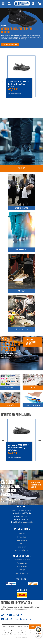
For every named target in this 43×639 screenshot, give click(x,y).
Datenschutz (21, 537)
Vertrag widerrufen (22, 550)
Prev (4, 82)
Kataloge (22, 570)
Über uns (22, 534)
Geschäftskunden (22, 573)
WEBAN (18, 637)
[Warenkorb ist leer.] (39, 3)
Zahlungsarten (22, 563)
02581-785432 (25, 517)
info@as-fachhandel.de (24, 522)
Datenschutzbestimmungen (19, 631)
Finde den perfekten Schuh (30, 342)
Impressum (22, 547)
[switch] (38, 636)
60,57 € (13, 89)
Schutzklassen (22, 566)
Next (38, 82)
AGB (22, 544)
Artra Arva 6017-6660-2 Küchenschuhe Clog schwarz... (18, 84)
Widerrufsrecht (22, 540)
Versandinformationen (22, 560)
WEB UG (24, 637)
